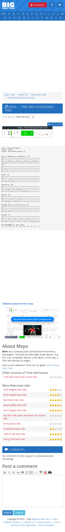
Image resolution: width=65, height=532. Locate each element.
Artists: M (23, 94)
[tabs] (41, 472)
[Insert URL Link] (18, 472)
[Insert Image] (23, 472)
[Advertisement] (32, 55)
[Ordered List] (27, 472)
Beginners (39, 5)
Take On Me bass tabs (14, 433)
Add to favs (56, 124)
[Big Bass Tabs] (8, 5)
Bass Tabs (10, 94)
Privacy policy (44, 522)
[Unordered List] (32, 472)
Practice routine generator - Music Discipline (32, 525)
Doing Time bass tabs (14, 439)
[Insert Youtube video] (45, 472)
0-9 (3, 14)
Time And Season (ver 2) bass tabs (20, 376)
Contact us (28, 522)
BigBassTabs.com (41, 519)
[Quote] (36, 472)
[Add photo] (50, 472)
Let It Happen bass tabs (15, 410)
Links (56, 522)
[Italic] (9, 472)
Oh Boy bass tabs (12, 423)
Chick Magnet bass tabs (15, 389)
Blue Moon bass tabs (13, 399)
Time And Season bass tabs (21, 97)
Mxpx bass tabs (38, 94)
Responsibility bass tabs (15, 405)
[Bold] (4, 472)
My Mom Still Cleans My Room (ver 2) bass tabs (24, 417)
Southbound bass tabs (14, 428)
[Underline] (13, 472)
